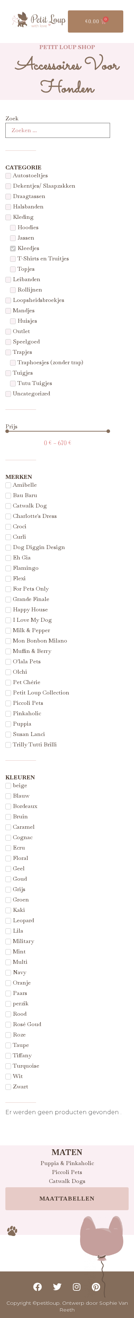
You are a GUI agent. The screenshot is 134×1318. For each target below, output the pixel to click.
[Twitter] (57, 1287)
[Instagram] (77, 1287)
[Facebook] (38, 1287)
